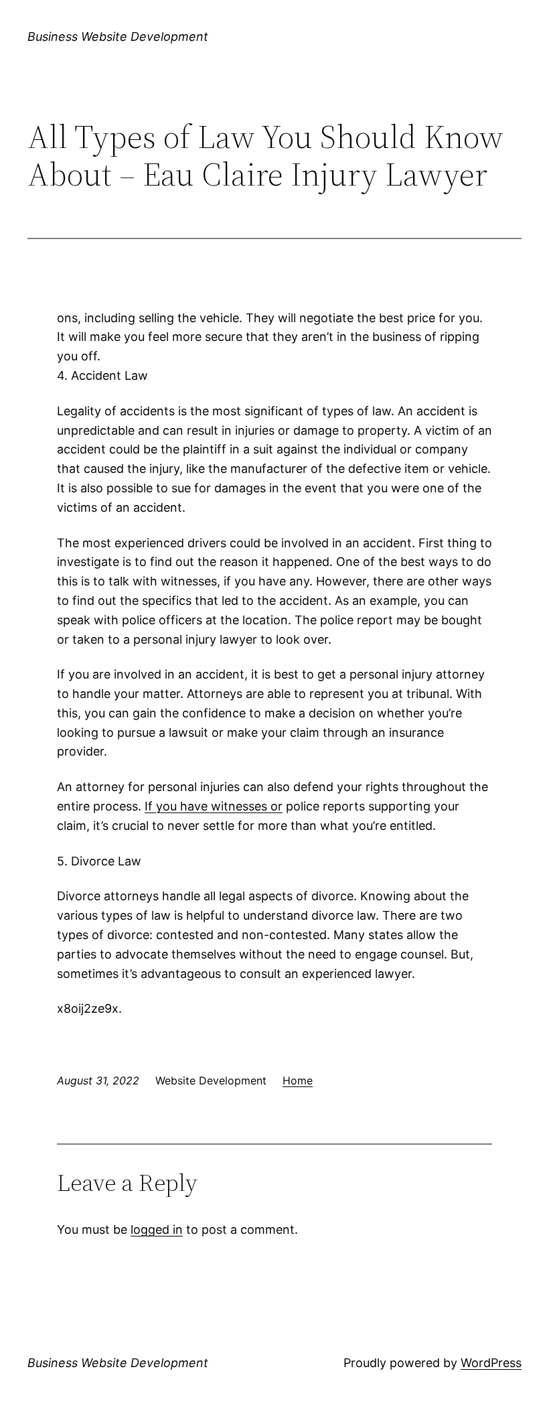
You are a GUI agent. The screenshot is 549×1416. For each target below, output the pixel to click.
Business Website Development (117, 36)
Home (298, 1080)
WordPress (491, 1363)
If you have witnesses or (214, 806)
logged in (157, 1229)
